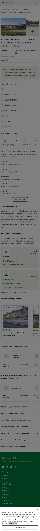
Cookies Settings (20, 527)
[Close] (38, 509)
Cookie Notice (12, 523)
